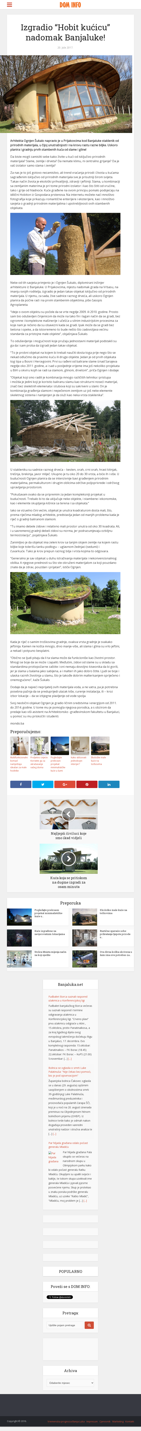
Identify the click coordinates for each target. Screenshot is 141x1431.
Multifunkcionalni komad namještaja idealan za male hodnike (19, 764)
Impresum (92, 1421)
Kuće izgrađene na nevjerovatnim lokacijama (50, 932)
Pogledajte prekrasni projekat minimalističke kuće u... (48, 913)
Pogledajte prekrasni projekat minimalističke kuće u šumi (58, 764)
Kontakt (129, 1421)
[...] (70, 1058)
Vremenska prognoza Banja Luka (66, 1421)
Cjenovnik (105, 1421)
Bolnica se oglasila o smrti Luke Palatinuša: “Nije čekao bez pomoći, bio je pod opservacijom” (69, 1071)
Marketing (118, 1421)
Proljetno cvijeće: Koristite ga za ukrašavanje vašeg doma (39, 762)
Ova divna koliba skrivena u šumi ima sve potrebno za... (116, 953)
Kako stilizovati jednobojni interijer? (78, 761)
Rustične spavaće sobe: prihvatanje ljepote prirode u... (115, 934)
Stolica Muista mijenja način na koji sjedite (50, 953)
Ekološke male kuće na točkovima (98, 761)
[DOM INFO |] (70, 4)
